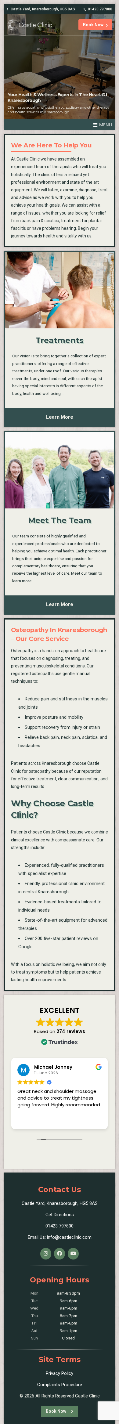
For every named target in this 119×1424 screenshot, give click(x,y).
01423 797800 (100, 9)
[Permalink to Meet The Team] (59, 470)
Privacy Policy (59, 1373)
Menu (105, 124)
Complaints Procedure (59, 1384)
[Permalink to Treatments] (59, 290)
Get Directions (59, 1214)
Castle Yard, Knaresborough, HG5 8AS (43, 9)
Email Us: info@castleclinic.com (60, 1237)
